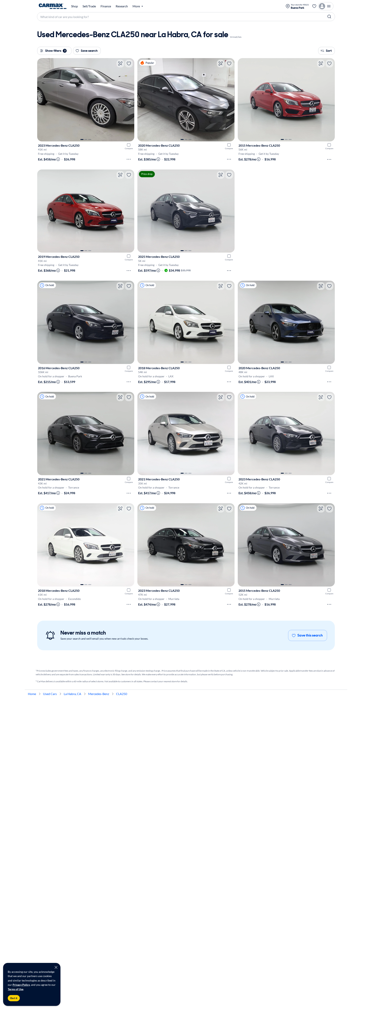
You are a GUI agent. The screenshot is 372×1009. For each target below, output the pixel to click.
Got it (13, 998)
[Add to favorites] (129, 63)
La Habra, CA (72, 694)
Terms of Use (15, 989)
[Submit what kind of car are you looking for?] (329, 16)
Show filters (55, 51)
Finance (106, 6)
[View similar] (120, 63)
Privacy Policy (21, 984)
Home (32, 694)
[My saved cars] (314, 6)
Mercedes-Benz (98, 694)
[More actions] (128, 159)
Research (122, 6)
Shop (74, 6)
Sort (329, 51)
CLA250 (121, 694)
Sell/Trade (89, 6)
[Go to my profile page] (325, 6)
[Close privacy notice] (56, 967)
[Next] (129, 99)
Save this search (310, 635)
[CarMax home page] (52, 6)
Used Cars (50, 694)
